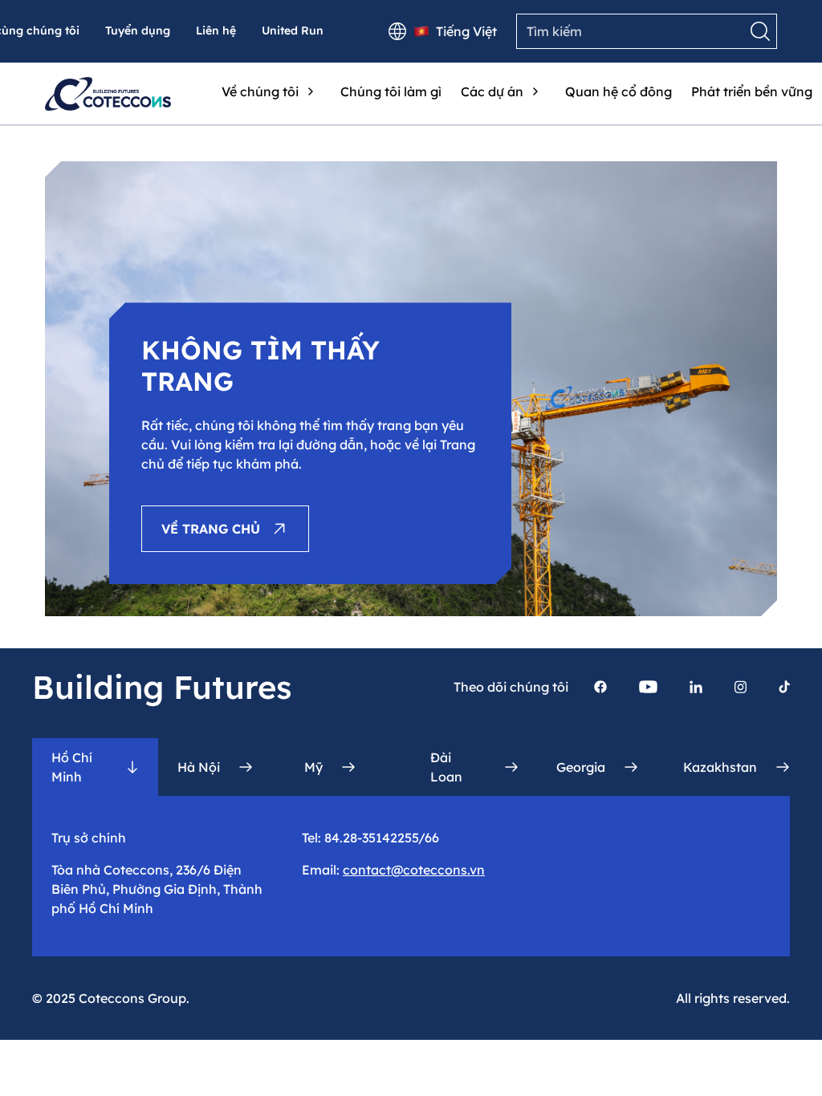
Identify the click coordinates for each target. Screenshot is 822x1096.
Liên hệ (216, 30)
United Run (293, 30)
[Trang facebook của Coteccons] (600, 686)
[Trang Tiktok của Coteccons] (784, 686)
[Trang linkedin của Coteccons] (696, 686)
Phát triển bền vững (751, 91)
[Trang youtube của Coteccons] (648, 686)
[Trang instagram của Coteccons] (741, 686)
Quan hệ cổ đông (618, 91)
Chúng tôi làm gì (391, 91)
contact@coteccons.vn (414, 870)
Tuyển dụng (137, 30)
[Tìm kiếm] (760, 31)
